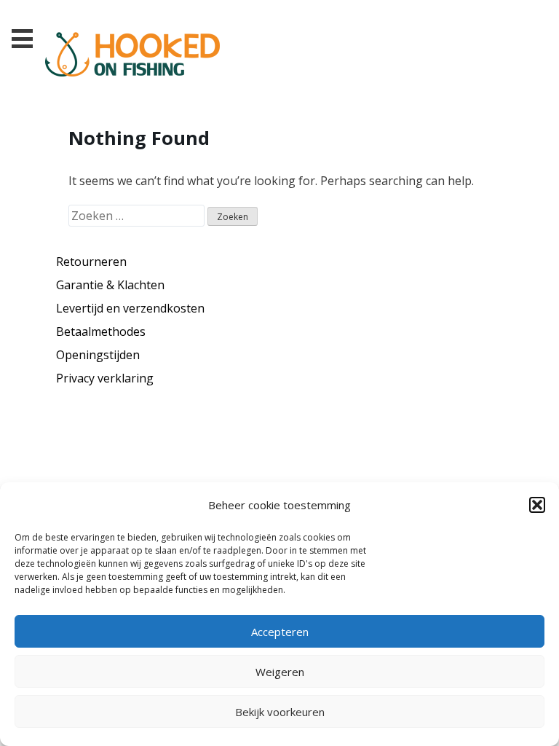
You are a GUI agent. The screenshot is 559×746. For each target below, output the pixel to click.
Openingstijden (98, 355)
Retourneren (91, 262)
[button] (537, 505)
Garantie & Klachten (110, 285)
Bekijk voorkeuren (280, 711)
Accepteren (280, 631)
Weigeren (279, 671)
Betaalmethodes (101, 331)
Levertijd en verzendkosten (130, 308)
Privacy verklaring (105, 378)
